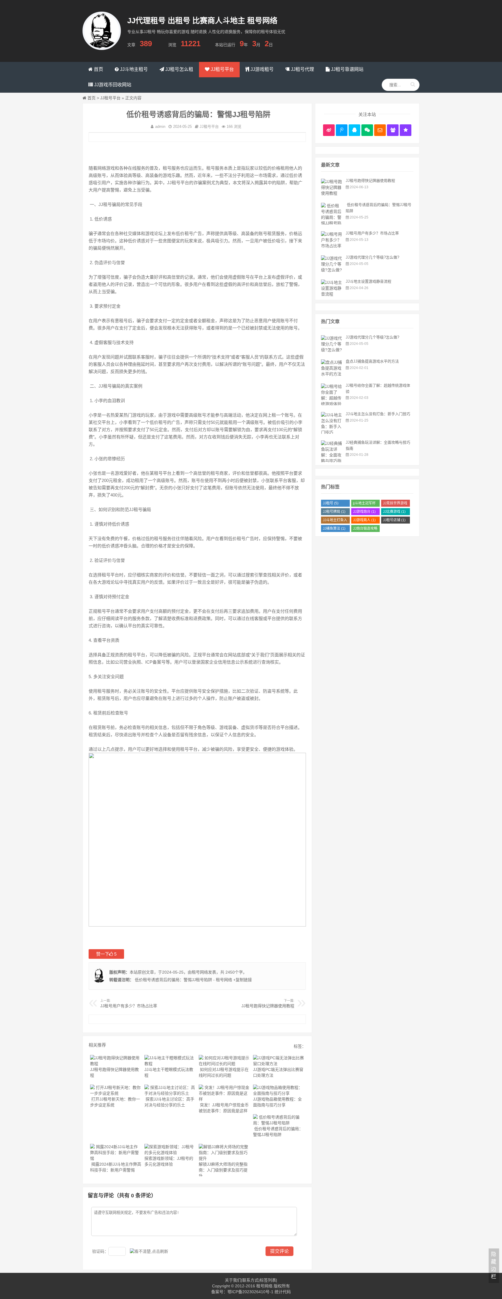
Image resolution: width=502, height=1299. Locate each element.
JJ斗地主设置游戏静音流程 (368, 281)
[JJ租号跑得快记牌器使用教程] (332, 193)
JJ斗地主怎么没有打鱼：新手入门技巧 (378, 414)
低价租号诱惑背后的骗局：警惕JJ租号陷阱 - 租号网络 (183, 979)
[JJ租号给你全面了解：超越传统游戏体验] (332, 404)
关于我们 (233, 1280)
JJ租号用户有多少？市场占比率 (128, 1006)
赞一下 (106, 954)
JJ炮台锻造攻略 (365, 529)
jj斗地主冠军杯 (364, 504)
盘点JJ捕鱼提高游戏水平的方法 (372, 361)
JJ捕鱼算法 (334, 528)
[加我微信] (367, 130)
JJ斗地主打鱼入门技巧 (335, 521)
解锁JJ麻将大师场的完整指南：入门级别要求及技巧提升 (223, 1170)
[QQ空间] (405, 130)
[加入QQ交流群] (393, 130)
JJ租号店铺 (394, 520)
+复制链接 (242, 979)
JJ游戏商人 (364, 520)
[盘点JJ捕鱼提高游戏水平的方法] (332, 374)
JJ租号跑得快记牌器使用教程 (267, 1006)
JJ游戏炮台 (364, 512)
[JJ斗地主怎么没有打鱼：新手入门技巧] (332, 432)
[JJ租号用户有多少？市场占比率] (332, 245)
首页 (91, 98)
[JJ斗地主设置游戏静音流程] (332, 294)
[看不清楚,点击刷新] (149, 1251)
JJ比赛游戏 (394, 512)
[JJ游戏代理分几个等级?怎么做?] (332, 270)
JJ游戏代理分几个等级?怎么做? (372, 257)
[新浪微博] (329, 130)
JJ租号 (330, 503)
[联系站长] (354, 130)
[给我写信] (380, 130)
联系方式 (250, 1280)
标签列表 (268, 1280)
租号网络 (200, 972)
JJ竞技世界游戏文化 (395, 504)
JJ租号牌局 (334, 512)
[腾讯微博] (341, 130)
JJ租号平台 (110, 98)
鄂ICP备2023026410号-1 (250, 1291)
